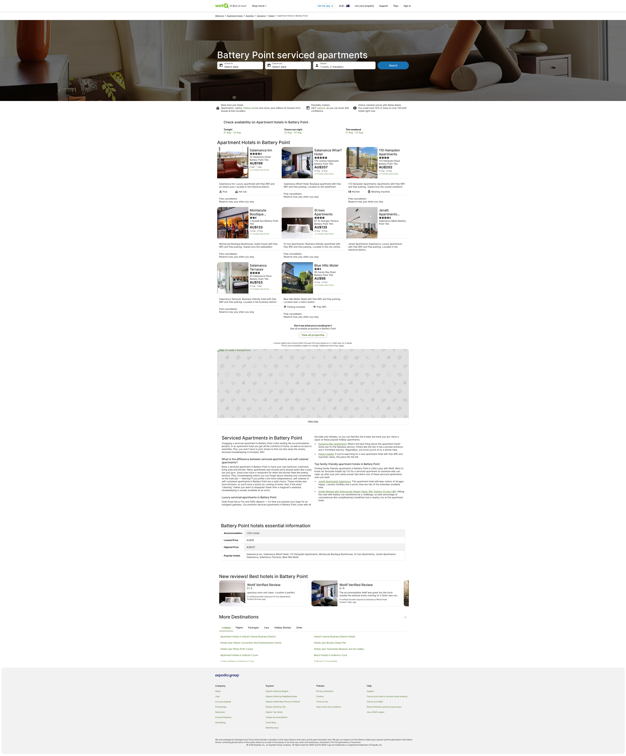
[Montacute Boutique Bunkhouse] (248, 233)
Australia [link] (250, 16)
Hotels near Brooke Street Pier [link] (330, 642)
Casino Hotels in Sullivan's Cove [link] (237, 661)
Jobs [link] (217, 696)
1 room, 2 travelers (331, 66)
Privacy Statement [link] (324, 691)
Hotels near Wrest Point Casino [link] (236, 649)
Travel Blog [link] (271, 722)
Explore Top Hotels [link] (274, 712)
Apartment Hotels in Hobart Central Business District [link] (248, 636)
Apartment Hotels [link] (235, 16)
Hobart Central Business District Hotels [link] (334, 636)
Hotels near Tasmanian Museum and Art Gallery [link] (339, 649)
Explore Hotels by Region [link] (277, 691)
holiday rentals (251, 108)
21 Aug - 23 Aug (354, 132)
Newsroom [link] (220, 712)
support (321, 108)
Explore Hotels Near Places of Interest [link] (283, 701)
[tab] (226, 627)
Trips (395, 5)
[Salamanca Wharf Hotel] (313, 176)
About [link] (218, 691)
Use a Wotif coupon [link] (375, 712)
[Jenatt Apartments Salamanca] (377, 233)
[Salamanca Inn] (248, 176)
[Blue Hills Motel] (313, 291)
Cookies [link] (320, 696)
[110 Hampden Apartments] (377, 176)
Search (393, 65)
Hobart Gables (326, 454)
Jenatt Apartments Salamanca (334, 481)
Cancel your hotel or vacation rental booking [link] (387, 696)
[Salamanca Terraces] (248, 291)
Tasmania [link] (261, 16)
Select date (231, 66)
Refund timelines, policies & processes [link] (384, 707)
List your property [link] (223, 701)
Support (383, 5)
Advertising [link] (220, 722)
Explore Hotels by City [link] (276, 707)
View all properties (313, 335)
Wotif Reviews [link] (272, 727)
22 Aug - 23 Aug (293, 132)
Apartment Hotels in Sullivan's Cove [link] (239, 655)
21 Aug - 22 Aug (232, 132)
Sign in (407, 5)
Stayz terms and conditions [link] (328, 707)
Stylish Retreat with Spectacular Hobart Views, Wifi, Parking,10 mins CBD (357, 491)
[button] (313, 616)
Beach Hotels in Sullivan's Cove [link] (330, 655)
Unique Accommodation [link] (277, 717)
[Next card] (408, 593)
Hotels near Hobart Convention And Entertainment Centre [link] (250, 642)
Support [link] (370, 691)
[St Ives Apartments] (313, 233)
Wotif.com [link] (219, 16)
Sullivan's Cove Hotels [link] (325, 661)
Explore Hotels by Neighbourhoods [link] (281, 696)
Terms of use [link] (322, 701)
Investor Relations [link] (223, 717)
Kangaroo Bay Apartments (332, 443)
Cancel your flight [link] (375, 701)
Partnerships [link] (221, 707)
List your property (364, 5)
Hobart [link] (271, 16)
